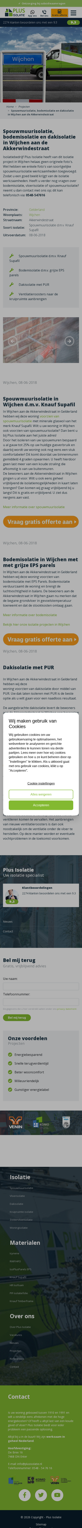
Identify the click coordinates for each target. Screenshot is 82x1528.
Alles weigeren (41, 794)
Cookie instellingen (41, 783)
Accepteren (41, 805)
